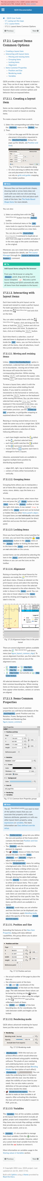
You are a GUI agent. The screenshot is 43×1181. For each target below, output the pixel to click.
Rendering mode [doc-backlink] (17, 1019)
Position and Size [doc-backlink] (17, 924)
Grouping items (14, 59)
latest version (31, 4)
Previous (10, 31)
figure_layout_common (12, 722)
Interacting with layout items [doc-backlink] (19, 294)
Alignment (12, 65)
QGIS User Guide (14, 18)
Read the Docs (9, 1177)
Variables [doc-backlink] (13, 1108)
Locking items (13, 62)
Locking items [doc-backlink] (16, 529)
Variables (12, 76)
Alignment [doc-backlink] (14, 568)
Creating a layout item (15, 51)
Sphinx (14, 1175)
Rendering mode (14, 73)
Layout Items (12, 24)
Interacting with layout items (17, 54)
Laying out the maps (14, 21)
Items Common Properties (16, 68)
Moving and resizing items (18, 57)
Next (35, 31)
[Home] (4, 18)
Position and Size (15, 70)
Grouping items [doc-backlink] (16, 479)
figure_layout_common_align (22, 653)
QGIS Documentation (23, 10)
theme (25, 1175)
